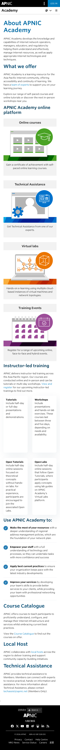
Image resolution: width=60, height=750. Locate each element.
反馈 (52, 742)
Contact (29, 739)
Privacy (18, 739)
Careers (43, 742)
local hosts (37, 652)
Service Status (29, 742)
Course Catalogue (24, 633)
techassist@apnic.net (15, 691)
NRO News (14, 742)
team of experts (20, 84)
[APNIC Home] (30, 715)
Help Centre (42, 739)
